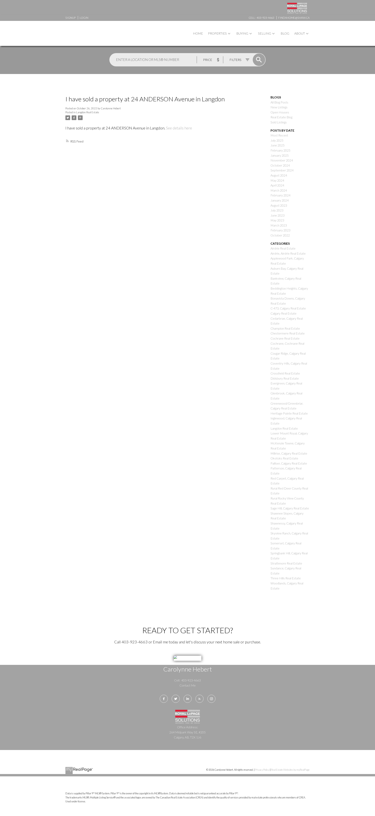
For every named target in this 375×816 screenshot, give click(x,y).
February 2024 (280, 195)
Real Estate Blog (281, 117)
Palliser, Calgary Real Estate (289, 463)
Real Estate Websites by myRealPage (290, 769)
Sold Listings (279, 122)
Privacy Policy (262, 769)
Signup (70, 17)
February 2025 (280, 150)
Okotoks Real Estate (284, 458)
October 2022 (280, 235)
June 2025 (278, 145)
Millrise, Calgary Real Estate (289, 453)
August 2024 (279, 175)
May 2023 (277, 220)
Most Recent (279, 135)
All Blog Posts (279, 102)
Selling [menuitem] (264, 33)
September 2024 (282, 170)
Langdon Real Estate (87, 112)
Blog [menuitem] (285, 33)
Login (84, 17)
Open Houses (280, 112)
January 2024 (280, 200)
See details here (179, 128)
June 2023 (278, 215)
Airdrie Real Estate (283, 248)
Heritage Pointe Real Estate (289, 413)
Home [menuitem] (198, 33)
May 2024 (277, 180)
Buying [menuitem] (242, 33)
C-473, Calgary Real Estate (288, 308)
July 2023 (277, 210)
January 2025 (280, 155)
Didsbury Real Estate (285, 378)
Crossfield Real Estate (285, 373)
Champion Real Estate (285, 328)
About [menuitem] (299, 33)
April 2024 (277, 185)
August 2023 (279, 205)
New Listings (279, 107)
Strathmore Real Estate (286, 563)
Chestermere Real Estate (288, 333)
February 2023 (280, 230)
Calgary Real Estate (283, 313)
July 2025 (277, 140)
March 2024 (279, 190)
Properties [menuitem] (217, 33)
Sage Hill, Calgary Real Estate (290, 508)
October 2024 (280, 165)
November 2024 (282, 160)
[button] (164, 699)
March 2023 (279, 225)
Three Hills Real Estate (286, 578)
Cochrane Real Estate (285, 338)
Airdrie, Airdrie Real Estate (288, 253)
